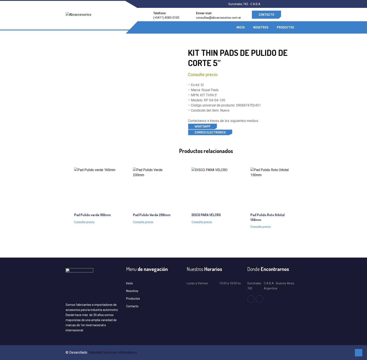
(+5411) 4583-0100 (166, 17)
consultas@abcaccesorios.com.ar (218, 17)
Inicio (240, 27)
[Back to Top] (358, 352)
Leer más (91, 186)
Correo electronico (210, 132)
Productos (285, 27)
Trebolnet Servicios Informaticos (112, 352)
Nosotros (260, 27)
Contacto (266, 15)
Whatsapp (202, 126)
